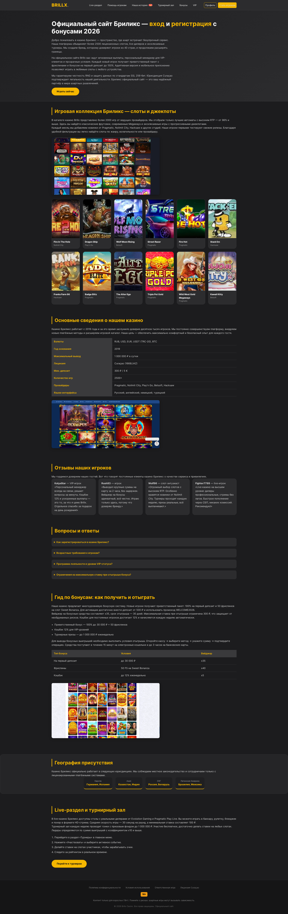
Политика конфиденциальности (105, 887)
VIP (194, 5)
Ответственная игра (165, 887)
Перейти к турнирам (69, 863)
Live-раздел (95, 5)
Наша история (142, 5)
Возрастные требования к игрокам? (78, 552)
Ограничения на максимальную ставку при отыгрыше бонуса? (93, 574)
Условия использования (138, 887)
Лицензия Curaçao (189, 887)
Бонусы (184, 5)
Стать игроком (227, 5)
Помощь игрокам (117, 5)
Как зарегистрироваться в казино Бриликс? (82, 542)
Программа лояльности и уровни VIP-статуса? (84, 563)
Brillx (60, 5)
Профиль (210, 5)
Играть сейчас (65, 91)
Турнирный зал (166, 5)
